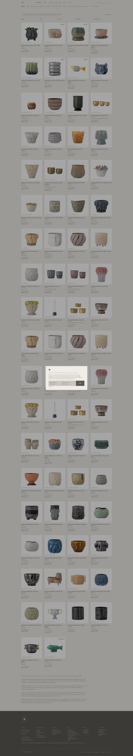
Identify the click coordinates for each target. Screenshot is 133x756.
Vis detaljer (50, 386)
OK (80, 383)
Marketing (66, 384)
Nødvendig (53, 382)
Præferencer (66, 382)
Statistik (53, 384)
